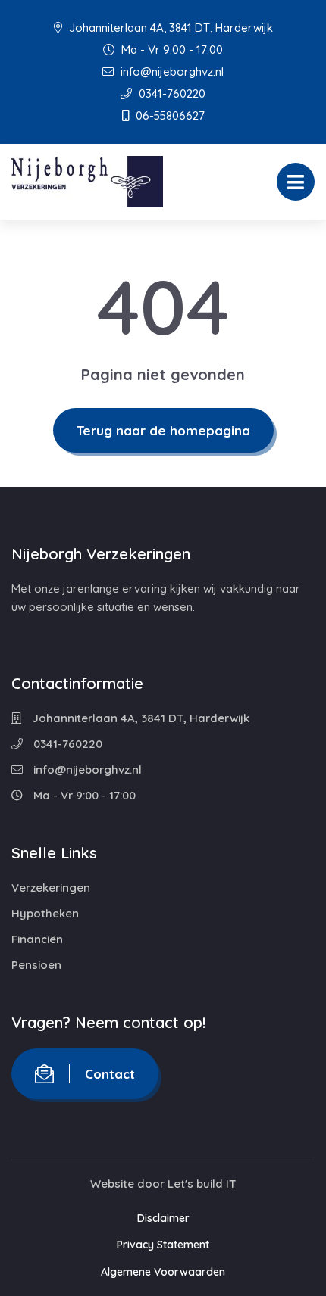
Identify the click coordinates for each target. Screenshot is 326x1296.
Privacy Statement (163, 1244)
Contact (110, 1074)
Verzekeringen (50, 887)
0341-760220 (170, 93)
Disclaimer (163, 1218)
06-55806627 (169, 115)
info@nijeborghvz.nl (171, 71)
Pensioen (36, 965)
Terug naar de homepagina (163, 430)
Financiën (37, 939)
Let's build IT (202, 1183)
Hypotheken (45, 913)
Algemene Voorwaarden (163, 1272)
